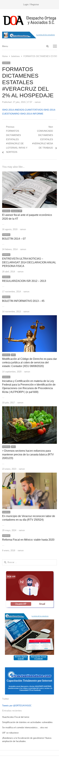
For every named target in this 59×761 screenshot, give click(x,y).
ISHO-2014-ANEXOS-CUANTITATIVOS (22, 109)
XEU (13, 355)
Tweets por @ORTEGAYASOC (16, 705)
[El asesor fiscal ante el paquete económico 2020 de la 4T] (29, 173)
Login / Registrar (31, 4)
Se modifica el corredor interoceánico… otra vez (25, 727)
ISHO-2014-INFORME (31, 113)
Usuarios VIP (16, 211)
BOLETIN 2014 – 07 (14, 238)
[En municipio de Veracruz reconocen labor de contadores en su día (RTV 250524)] (29, 474)
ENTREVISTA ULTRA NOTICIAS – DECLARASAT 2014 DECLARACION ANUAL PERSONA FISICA (29, 262)
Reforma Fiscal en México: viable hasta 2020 (28, 539)
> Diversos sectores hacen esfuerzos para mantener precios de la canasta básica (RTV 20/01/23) (28, 454)
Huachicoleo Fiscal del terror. (16, 717)
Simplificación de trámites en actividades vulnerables (27, 722)
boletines (6, 63)
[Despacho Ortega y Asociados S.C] (29, 20)
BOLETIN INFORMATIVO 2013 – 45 (23, 301)
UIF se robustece (10, 733)
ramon (38, 102)
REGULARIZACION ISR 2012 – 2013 (24, 281)
